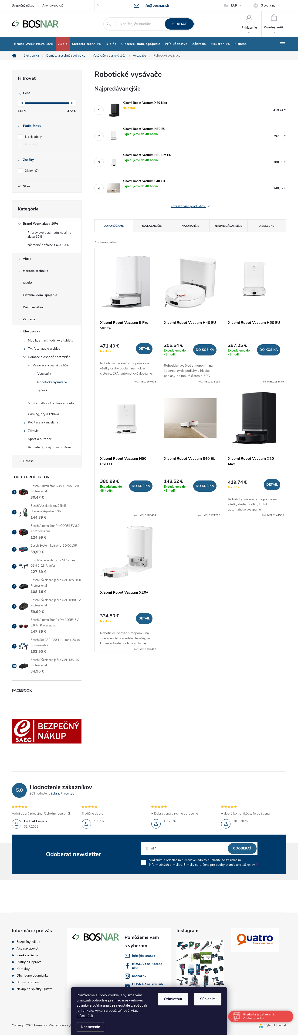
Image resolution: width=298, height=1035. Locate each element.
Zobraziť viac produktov (188, 206)
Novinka (32, 144)
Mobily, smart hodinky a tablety (50, 340)
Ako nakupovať (52, 5)
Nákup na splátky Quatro (35, 989)
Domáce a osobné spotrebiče (49, 357)
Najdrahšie (190, 226)
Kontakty (23, 969)
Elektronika (31, 331)
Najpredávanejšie (228, 226)
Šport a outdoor (39, 439)
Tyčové (42, 390)
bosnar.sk (139, 976)
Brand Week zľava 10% (40, 223)
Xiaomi (31, 171)
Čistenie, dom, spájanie (40, 295)
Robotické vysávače (52, 382)
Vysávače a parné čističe (50, 365)
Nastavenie (90, 1026)
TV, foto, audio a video (44, 348)
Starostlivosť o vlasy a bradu (53, 403)
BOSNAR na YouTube (147, 986)
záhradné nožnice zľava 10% (48, 245)
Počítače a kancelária (43, 422)
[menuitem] (34, 44)
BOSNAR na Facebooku (147, 966)
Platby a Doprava (29, 962)
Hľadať (179, 24)
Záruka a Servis (28, 955)
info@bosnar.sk (143, 956)
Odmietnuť (173, 998)
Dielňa (28, 283)
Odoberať (242, 848)
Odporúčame (114, 226)
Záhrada (29, 319)
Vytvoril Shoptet (275, 1025)
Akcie (27, 259)
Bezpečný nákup (23, 5)
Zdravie (33, 431)
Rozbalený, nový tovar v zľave (49, 447)
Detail (144, 348)
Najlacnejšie (152, 226)
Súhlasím (208, 998)
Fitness (28, 461)
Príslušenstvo (33, 307)
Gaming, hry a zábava (43, 414)
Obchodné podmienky (32, 975)
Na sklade (34, 137)
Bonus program (28, 982)
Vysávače (44, 374)
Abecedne (266, 226)
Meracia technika (35, 271)
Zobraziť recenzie (62, 793)
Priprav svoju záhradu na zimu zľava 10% (49, 234)
